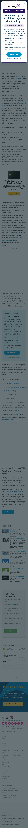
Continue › (14, 54)
